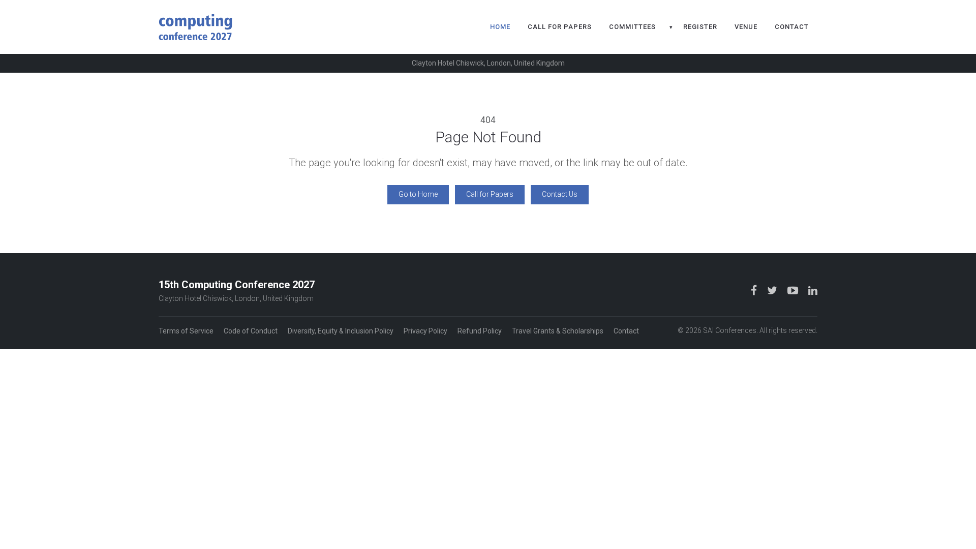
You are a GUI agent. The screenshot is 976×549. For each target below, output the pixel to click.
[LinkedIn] (812, 290)
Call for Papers (560, 26)
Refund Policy (480, 331)
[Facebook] (755, 290)
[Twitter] (773, 290)
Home (500, 26)
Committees (632, 26)
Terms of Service (186, 331)
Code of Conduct (251, 331)
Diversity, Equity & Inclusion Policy (340, 331)
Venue (746, 26)
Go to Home (418, 194)
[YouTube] (793, 290)
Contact (792, 26)
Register (700, 26)
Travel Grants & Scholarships (557, 331)
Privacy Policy (425, 331)
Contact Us (559, 194)
